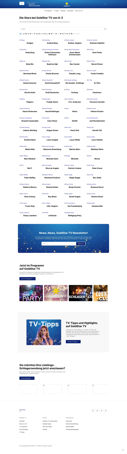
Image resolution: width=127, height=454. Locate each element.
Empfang (62, 10)
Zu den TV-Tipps (72, 341)
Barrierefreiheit (70, 426)
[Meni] (21, 3)
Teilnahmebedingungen (72, 429)
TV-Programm (48, 10)
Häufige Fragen (47, 424)
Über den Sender (47, 426)
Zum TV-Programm (26, 278)
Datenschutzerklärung (72, 424)
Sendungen (70, 10)
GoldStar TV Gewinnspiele (50, 421)
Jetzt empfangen (26, 378)
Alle (20, 34)
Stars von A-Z (79, 10)
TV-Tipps (56, 10)
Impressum (69, 421)
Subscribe (80, 243)
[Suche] (105, 4)
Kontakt (45, 429)
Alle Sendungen (23, 429)
